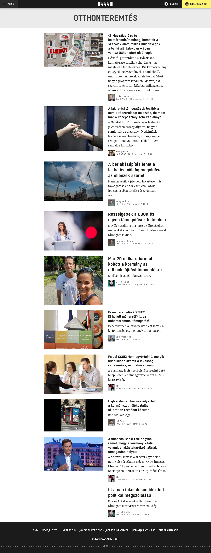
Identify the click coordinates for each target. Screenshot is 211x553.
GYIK (35, 530)
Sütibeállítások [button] (168, 530)
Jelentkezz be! (198, 4)
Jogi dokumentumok (117, 530)
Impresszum (69, 530)
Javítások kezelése (91, 530)
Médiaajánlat (140, 530)
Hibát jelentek (50, 530)
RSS (153, 530)
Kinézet (173, 4)
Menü (11, 4)
